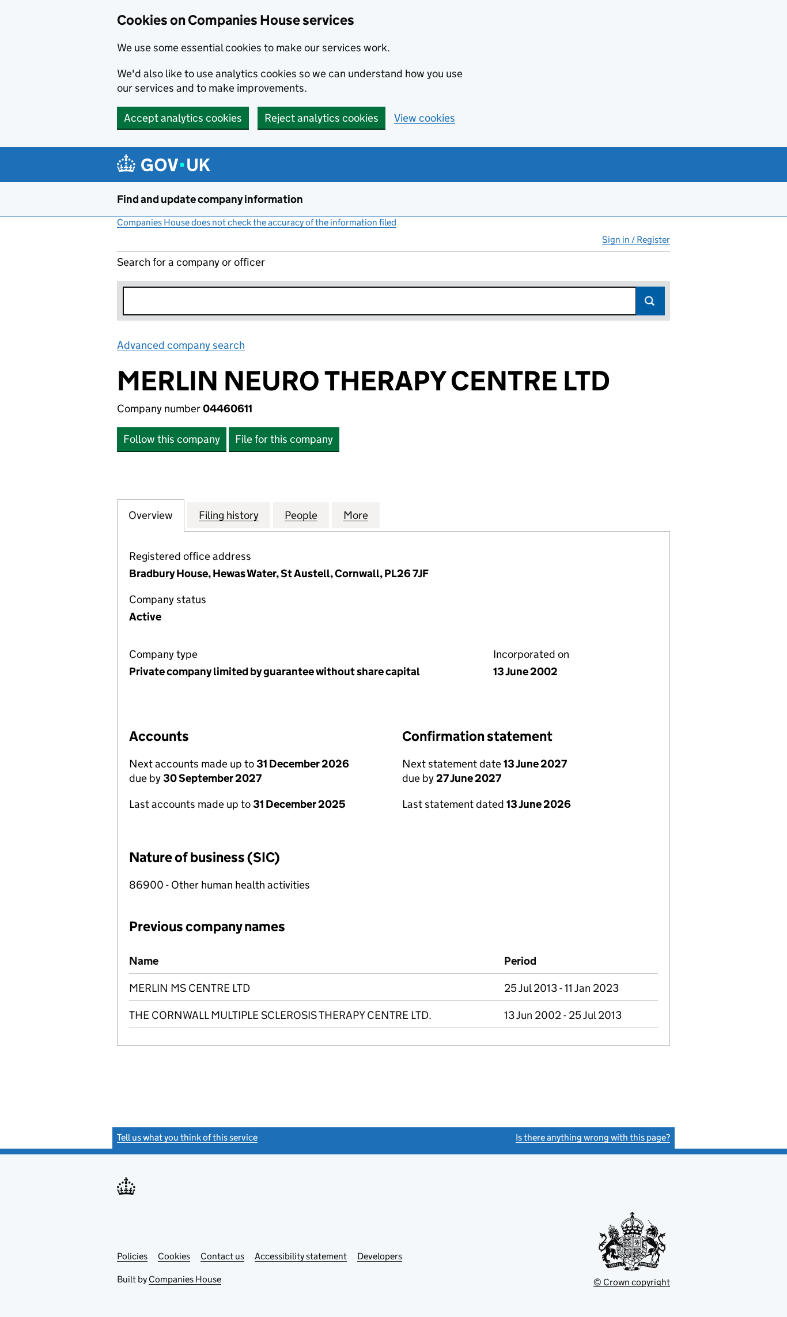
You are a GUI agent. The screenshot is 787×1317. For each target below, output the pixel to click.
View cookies (424, 117)
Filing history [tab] (229, 515)
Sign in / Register (636, 239)
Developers (379, 1256)
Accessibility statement (301, 1256)
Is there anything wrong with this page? (593, 1137)
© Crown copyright (631, 1282)
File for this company (284, 439)
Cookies (174, 1256)
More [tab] (355, 515)
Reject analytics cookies (321, 118)
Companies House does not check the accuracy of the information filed (256, 222)
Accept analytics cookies (183, 118)
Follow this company (171, 439)
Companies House (185, 1279)
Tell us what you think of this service (187, 1137)
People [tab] (301, 515)
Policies (132, 1256)
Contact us (222, 1256)
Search (650, 301)
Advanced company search (181, 345)
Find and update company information (210, 199)
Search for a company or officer (191, 262)
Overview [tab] (150, 515)
